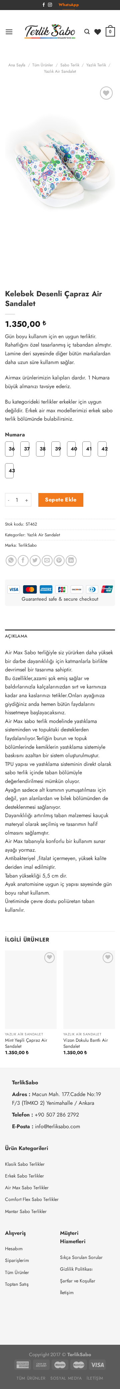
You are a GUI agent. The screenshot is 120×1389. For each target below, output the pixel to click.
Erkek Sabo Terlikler (24, 1175)
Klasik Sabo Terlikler (25, 1164)
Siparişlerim (17, 1260)
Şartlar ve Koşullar (77, 1280)
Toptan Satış (17, 1284)
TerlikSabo (27, 545)
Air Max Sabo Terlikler (27, 1187)
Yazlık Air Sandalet (60, 71)
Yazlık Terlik (96, 65)
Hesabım (14, 1248)
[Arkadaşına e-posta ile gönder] (47, 560)
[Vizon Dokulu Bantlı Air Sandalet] (89, 990)
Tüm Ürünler (42, 65)
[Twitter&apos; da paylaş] (35, 560)
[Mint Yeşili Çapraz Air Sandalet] (31, 990)
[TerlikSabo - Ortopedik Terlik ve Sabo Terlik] (50, 31)
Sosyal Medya (66, 1378)
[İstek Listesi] (97, 31)
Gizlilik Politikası (76, 1269)
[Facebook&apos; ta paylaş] (23, 560)
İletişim (67, 1292)
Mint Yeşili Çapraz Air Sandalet (26, 1043)
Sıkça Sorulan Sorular (81, 1257)
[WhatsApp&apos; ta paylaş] (11, 560)
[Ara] (87, 31)
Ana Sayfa (16, 65)
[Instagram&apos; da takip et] (50, 5)
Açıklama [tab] (16, 636)
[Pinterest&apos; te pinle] (59, 560)
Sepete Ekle (60, 499)
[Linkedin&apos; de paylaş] (71, 560)
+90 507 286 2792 (57, 1115)
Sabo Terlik (69, 65)
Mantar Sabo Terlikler (26, 1211)
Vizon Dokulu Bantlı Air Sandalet (85, 1043)
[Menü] (9, 31)
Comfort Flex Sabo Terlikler (32, 1199)
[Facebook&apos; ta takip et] (44, 5)
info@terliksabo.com (57, 1126)
